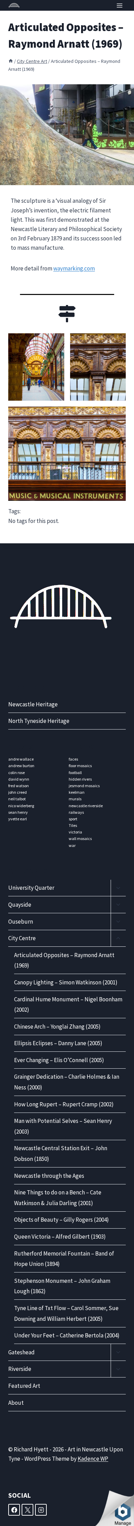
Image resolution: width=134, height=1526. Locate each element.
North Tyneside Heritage (38, 721)
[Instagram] (41, 1510)
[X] (27, 1510)
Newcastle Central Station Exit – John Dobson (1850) (60, 1153)
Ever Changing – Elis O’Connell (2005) (59, 1060)
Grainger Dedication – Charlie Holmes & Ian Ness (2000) (66, 1082)
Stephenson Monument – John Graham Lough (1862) (62, 1286)
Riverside (19, 1369)
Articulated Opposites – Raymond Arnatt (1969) (64, 960)
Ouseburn (20, 921)
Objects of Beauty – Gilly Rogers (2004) (61, 1219)
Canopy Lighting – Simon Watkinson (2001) (66, 982)
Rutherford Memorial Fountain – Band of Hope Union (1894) (64, 1259)
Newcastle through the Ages (49, 1176)
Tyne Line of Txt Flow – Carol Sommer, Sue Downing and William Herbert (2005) (66, 1313)
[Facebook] (14, 1510)
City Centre (22, 938)
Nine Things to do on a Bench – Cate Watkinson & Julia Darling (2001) (57, 1198)
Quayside (19, 904)
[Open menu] (119, 5)
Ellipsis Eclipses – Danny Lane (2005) (58, 1043)
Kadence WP (93, 1458)
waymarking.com (74, 268)
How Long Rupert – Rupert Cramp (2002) (64, 1104)
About (16, 1402)
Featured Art (24, 1386)
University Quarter (31, 887)
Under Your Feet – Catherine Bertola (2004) (67, 1335)
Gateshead (21, 1352)
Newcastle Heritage (33, 704)
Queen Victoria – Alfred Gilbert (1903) (60, 1236)
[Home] (10, 61)
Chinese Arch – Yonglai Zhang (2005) (57, 1026)
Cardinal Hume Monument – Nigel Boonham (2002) (68, 1004)
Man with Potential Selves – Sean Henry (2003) (63, 1126)
